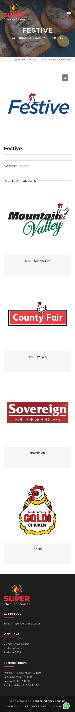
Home (22, 59)
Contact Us (61, 706)
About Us (12, 706)
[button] (65, 77)
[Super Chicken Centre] (14, 11)
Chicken (52, 59)
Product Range (36, 706)
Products (36, 59)
